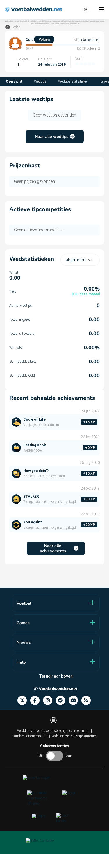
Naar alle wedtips (51, 136)
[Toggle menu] (101, 9)
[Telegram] (62, 700)
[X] (23, 700)
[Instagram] (49, 700)
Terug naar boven (56, 676)
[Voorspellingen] (87, 700)
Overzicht (14, 81)
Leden (16, 27)
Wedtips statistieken (73, 81)
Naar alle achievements (53, 548)
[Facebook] (36, 700)
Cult (29, 40)
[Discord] (75, 700)
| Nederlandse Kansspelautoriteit (73, 736)
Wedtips (40, 81)
